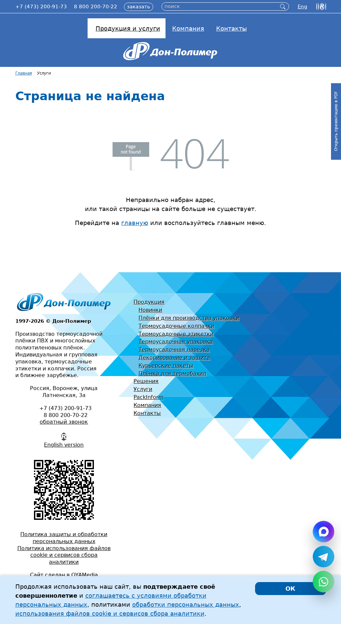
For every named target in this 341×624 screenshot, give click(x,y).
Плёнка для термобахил (172, 373)
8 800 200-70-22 (95, 7)
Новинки (150, 310)
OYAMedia (84, 575)
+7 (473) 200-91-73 (41, 7)
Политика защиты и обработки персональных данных (63, 537)
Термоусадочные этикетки (176, 334)
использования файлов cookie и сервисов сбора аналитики (109, 613)
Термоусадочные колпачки (176, 326)
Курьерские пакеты (166, 365)
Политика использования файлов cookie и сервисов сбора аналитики (64, 555)
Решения (146, 381)
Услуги (143, 389)
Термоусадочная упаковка (176, 341)
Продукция (149, 302)
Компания (147, 405)
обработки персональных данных (185, 604)
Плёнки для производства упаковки (189, 318)
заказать (138, 7)
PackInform (149, 397)
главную (134, 222)
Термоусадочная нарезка (174, 349)
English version (64, 445)
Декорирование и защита (174, 357)
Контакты (147, 413)
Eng (302, 7)
